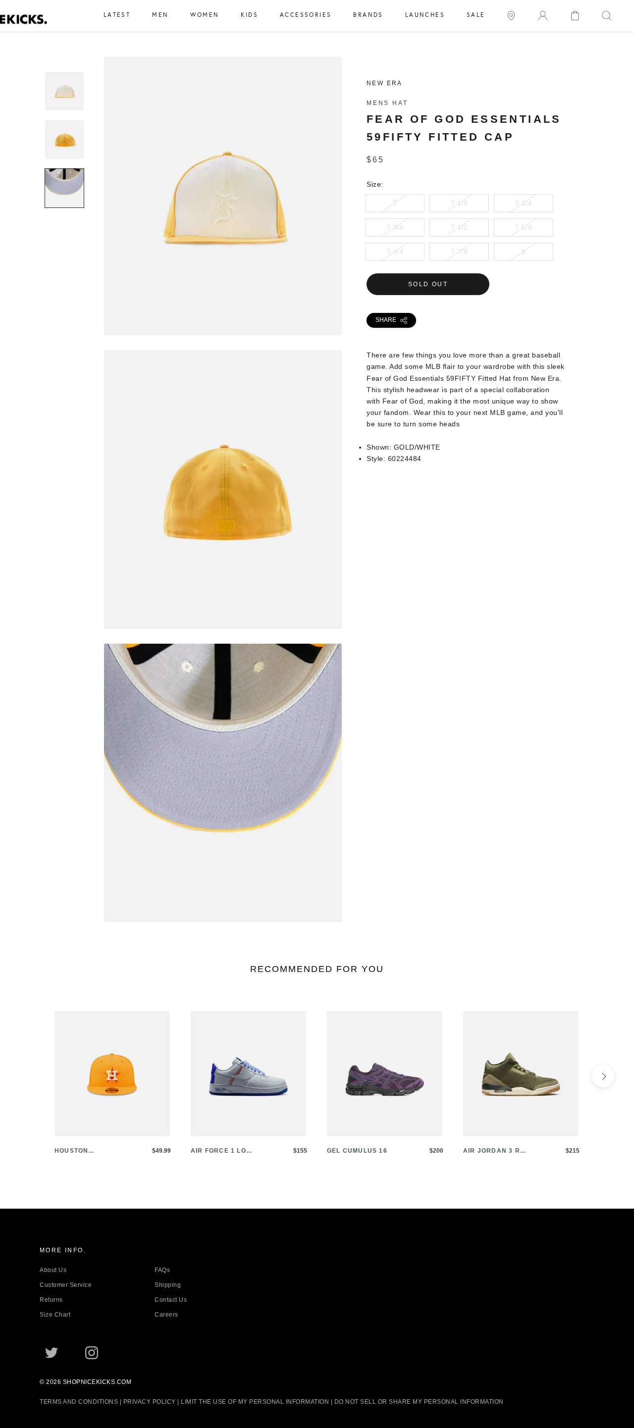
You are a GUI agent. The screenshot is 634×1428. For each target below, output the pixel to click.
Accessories (305, 14)
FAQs (162, 1270)
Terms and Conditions (79, 1401)
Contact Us (171, 1299)
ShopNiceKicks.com (97, 1381)
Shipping (168, 1284)
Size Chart (55, 1314)
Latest (117, 14)
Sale (476, 14)
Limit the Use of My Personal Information (255, 1401)
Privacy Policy (149, 1401)
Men (160, 14)
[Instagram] (91, 1352)
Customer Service (66, 1284)
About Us (53, 1270)
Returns (51, 1299)
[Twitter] (51, 1352)
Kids (249, 14)
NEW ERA (385, 83)
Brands (368, 14)
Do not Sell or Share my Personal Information (419, 1401)
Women (204, 14)
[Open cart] (575, 14)
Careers (166, 1314)
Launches (425, 14)
